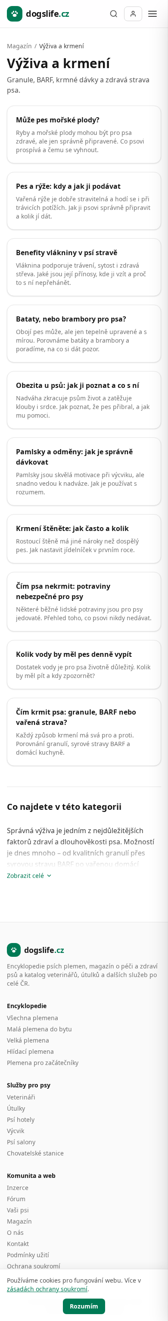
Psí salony (21, 1142)
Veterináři (21, 1097)
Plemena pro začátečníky (42, 1063)
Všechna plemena (32, 1018)
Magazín (19, 46)
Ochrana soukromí (33, 1266)
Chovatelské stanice (35, 1153)
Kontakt (18, 1244)
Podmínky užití (28, 1255)
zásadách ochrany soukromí (47, 1289)
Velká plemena (28, 1040)
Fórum (16, 1199)
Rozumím (84, 1306)
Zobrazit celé (25, 875)
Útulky (16, 1108)
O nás (15, 1232)
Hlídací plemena (30, 1051)
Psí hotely (20, 1119)
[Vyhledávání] (113, 13)
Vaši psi (18, 1210)
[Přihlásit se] (133, 13)
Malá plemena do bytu (39, 1029)
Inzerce (17, 1188)
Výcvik (15, 1131)
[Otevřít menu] (152, 13)
